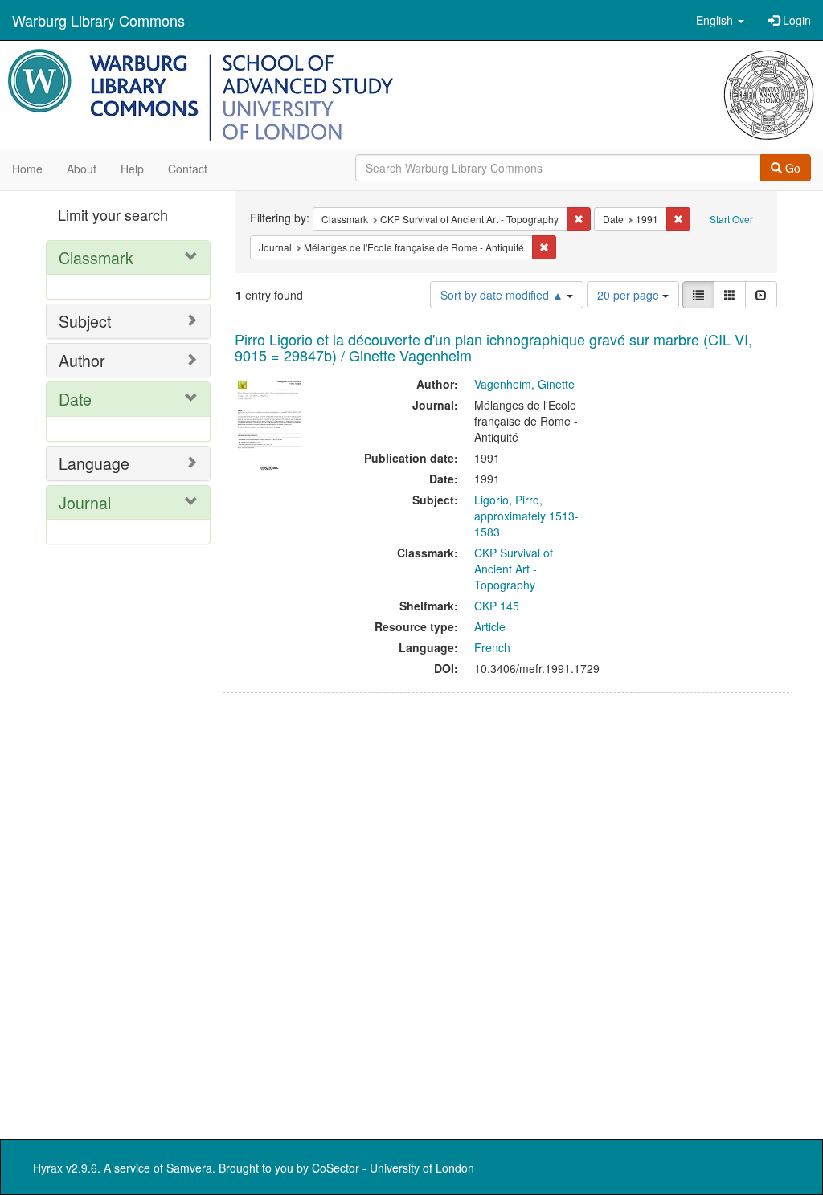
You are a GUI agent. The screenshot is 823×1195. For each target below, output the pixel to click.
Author (82, 360)
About (81, 169)
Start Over (731, 219)
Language (94, 463)
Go (791, 168)
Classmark (96, 257)
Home (27, 169)
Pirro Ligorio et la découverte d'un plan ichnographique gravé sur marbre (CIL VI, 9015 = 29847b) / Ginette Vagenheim (493, 346)
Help (132, 169)
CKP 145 (496, 606)
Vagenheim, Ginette (524, 384)
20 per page (629, 295)
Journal (85, 502)
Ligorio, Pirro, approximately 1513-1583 (526, 515)
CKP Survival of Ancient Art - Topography (513, 568)
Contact (187, 169)
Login (795, 20)
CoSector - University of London (393, 1168)
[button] (720, 20)
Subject (85, 320)
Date (75, 398)
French (492, 647)
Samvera (189, 1168)
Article (490, 626)
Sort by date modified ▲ (503, 295)
